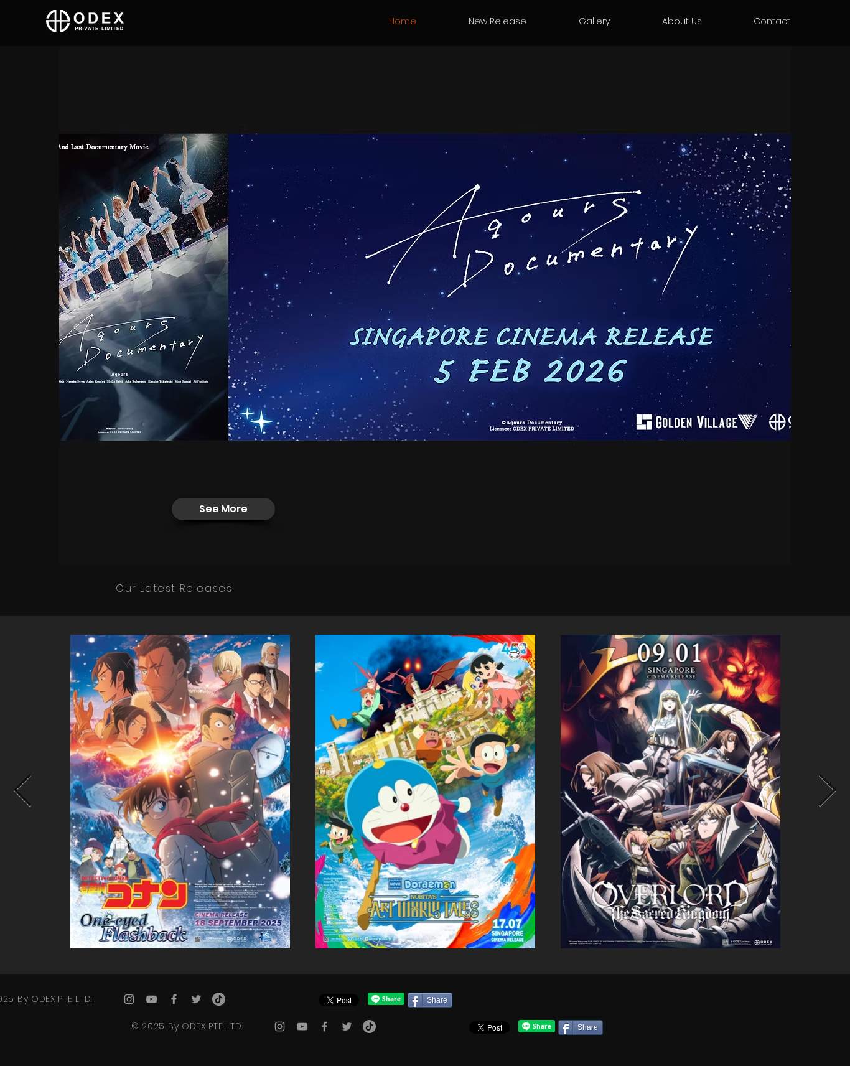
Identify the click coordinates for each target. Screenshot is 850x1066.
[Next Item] (827, 791)
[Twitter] (196, 999)
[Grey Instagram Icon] (129, 999)
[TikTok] (218, 999)
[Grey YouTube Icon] (151, 999)
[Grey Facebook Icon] (173, 999)
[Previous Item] (22, 791)
